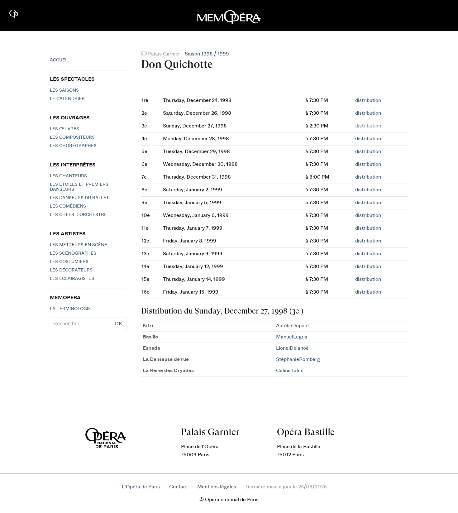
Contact (178, 486)
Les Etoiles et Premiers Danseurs (79, 187)
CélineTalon (289, 370)
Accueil (59, 60)
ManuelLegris (291, 336)
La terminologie (70, 309)
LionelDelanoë (292, 348)
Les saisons (64, 90)
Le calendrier (67, 99)
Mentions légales (216, 486)
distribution (368, 100)
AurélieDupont (292, 325)
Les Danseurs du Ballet (79, 198)
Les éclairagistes (72, 278)
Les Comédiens (68, 206)
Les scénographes (73, 253)
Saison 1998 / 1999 (207, 53)
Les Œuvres (64, 129)
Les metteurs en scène (78, 245)
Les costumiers (69, 262)
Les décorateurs (71, 270)
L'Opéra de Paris (141, 486)
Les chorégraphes (73, 146)
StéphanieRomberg (298, 359)
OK (118, 323)
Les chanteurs (68, 176)
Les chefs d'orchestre (78, 215)
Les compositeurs (72, 137)
